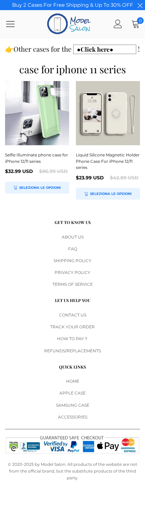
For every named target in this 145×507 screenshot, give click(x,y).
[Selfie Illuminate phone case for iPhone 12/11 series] (37, 113)
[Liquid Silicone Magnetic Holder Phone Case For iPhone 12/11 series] (108, 113)
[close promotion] (140, 5)
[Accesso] (118, 24)
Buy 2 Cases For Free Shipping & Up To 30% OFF (72, 5)
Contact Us (72, 315)
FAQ (72, 248)
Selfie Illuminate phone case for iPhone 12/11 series (36, 158)
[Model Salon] (69, 24)
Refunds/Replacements (72, 350)
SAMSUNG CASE (72, 405)
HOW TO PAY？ (72, 338)
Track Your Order (72, 326)
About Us (73, 236)
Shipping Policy (72, 260)
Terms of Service (73, 284)
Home (72, 381)
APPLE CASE (72, 393)
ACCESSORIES (72, 417)
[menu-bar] (14, 24)
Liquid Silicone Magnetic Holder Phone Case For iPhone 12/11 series (108, 161)
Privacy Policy (72, 272)
